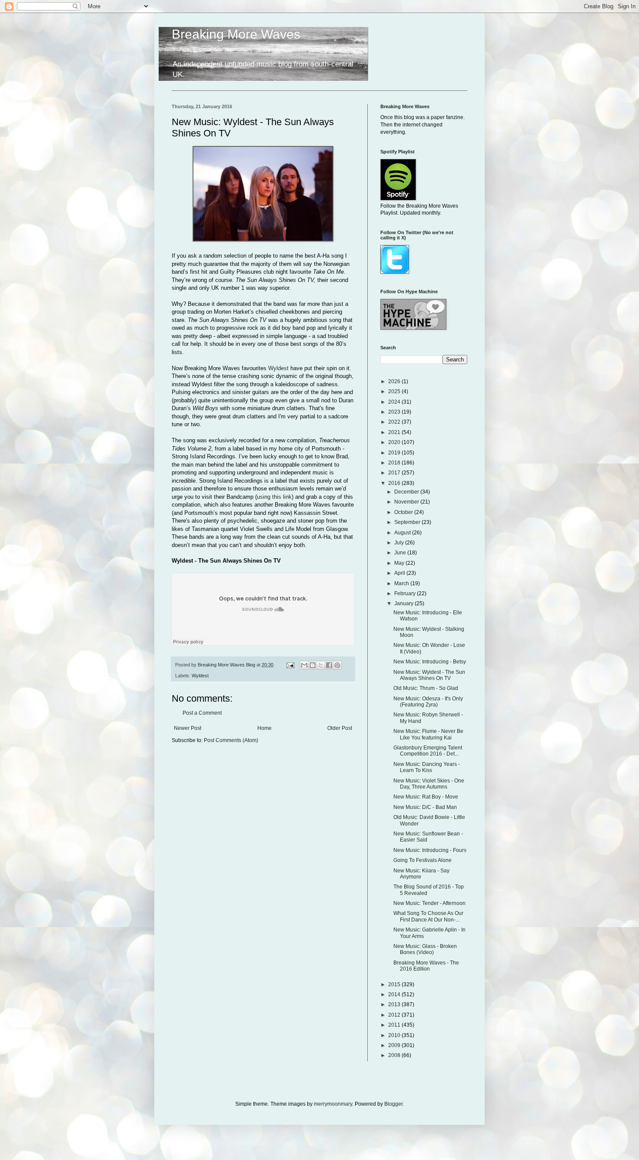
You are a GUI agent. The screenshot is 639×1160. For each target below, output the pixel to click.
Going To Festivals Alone (422, 860)
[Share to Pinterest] (337, 665)
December (407, 492)
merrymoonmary (333, 1104)
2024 (395, 402)
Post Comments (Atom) (231, 740)
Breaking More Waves (236, 34)
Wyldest (278, 368)
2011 (395, 1025)
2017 (395, 473)
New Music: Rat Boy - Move (425, 797)
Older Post (339, 728)
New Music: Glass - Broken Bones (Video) (425, 949)
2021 (395, 432)
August (403, 533)
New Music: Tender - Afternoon (429, 903)
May (400, 563)
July (399, 543)
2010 (395, 1035)
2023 (395, 412)
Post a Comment (202, 713)
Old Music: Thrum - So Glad (425, 688)
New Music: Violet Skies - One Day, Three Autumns (428, 784)
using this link (274, 497)
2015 (395, 984)
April (400, 573)
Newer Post (187, 728)
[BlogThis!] (312, 665)
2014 (395, 994)
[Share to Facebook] (329, 665)
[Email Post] (290, 664)
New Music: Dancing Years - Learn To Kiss (426, 767)
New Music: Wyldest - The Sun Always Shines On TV (429, 675)
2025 (395, 391)
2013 (395, 1004)
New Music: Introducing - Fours (429, 850)
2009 (395, 1045)
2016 (395, 483)
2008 (395, 1055)
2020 (395, 442)
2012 (395, 1015)
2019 (395, 453)
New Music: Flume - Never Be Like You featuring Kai (428, 734)
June (400, 553)
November (407, 502)
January (404, 603)
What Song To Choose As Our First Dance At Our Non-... (428, 916)
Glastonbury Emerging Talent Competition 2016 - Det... (427, 751)
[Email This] (304, 665)
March (402, 583)
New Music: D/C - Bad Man (425, 807)
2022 (395, 422)
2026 (395, 381)
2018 (395, 463)
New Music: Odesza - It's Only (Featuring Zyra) (428, 702)
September (408, 522)
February (405, 593)
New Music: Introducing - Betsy (429, 662)
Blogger (393, 1104)
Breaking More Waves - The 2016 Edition (426, 966)
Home (264, 728)
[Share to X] (320, 665)
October (404, 512)
